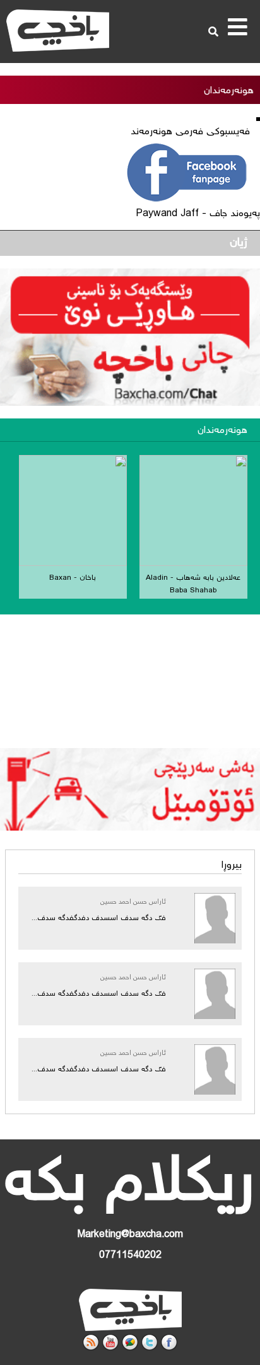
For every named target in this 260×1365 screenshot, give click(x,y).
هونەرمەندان (222, 430)
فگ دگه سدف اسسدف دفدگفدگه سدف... (99, 918)
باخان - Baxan (72, 578)
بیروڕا (232, 865)
